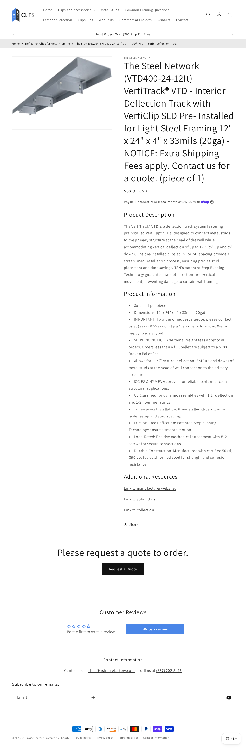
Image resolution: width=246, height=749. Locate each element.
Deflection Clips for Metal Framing (47, 43)
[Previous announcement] (13, 34)
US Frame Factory (33, 738)
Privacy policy (105, 737)
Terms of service (128, 737)
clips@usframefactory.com (111, 670)
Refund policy (82, 737)
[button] (76, 10)
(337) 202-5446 (169, 670)
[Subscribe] (93, 697)
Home (16, 43)
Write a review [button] (155, 629)
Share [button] (133, 525)
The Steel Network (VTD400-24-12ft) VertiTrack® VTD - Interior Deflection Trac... (126, 43)
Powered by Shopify (57, 738)
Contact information (156, 737)
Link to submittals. (140, 499)
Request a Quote (123, 569)
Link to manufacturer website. (150, 488)
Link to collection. (139, 509)
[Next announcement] (232, 34)
